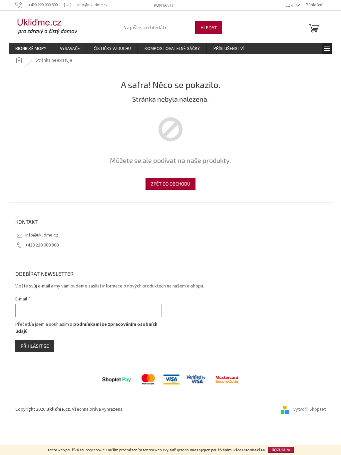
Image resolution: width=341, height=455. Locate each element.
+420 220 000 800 (42, 245)
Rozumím (281, 449)
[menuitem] (31, 48)
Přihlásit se (35, 346)
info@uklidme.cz (41, 235)
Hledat (208, 27)
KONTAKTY (164, 5)
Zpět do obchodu (170, 184)
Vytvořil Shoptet (309, 409)
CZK (289, 5)
